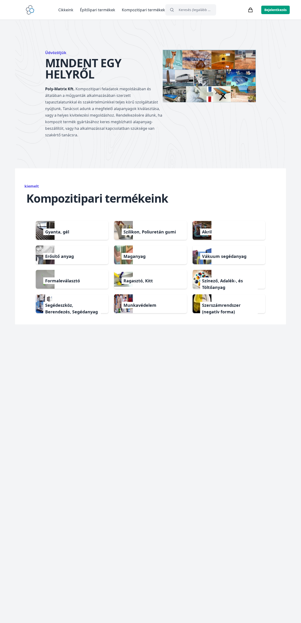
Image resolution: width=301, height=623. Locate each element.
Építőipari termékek (97, 9)
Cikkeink (65, 9)
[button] (72, 230)
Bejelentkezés (275, 10)
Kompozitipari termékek (143, 9)
